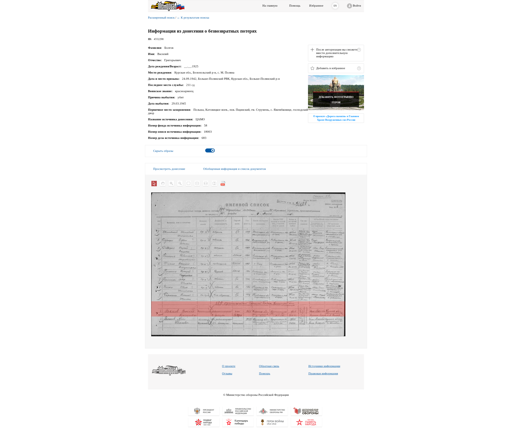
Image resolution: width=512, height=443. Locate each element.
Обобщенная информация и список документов (234, 168)
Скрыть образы (163, 150)
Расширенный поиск (161, 17)
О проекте (228, 366)
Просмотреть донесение (169, 168)
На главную (269, 5)
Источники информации (324, 366)
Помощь (264, 373)
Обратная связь (269, 366)
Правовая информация (323, 373)
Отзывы (227, 373)
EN (335, 5)
